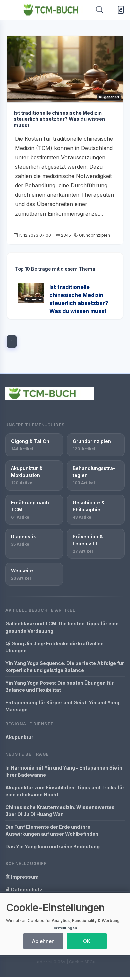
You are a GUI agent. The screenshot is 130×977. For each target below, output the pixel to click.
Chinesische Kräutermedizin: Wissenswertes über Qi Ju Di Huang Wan (60, 810)
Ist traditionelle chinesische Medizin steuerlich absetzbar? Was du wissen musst (59, 119)
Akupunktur (19, 737)
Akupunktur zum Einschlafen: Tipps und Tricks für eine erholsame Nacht (64, 791)
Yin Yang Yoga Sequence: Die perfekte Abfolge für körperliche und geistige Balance (64, 666)
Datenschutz (26, 889)
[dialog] (65, 924)
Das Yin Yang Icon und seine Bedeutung (52, 846)
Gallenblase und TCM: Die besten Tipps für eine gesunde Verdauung (62, 627)
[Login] (119, 10)
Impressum (24, 877)
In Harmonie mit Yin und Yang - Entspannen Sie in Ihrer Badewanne (63, 771)
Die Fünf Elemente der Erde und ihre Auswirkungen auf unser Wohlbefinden (51, 830)
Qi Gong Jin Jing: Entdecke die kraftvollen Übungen (54, 647)
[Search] (99, 10)
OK (86, 941)
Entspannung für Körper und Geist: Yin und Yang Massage (62, 706)
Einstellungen (64, 928)
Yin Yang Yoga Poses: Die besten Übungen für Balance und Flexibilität (59, 686)
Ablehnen (43, 941)
